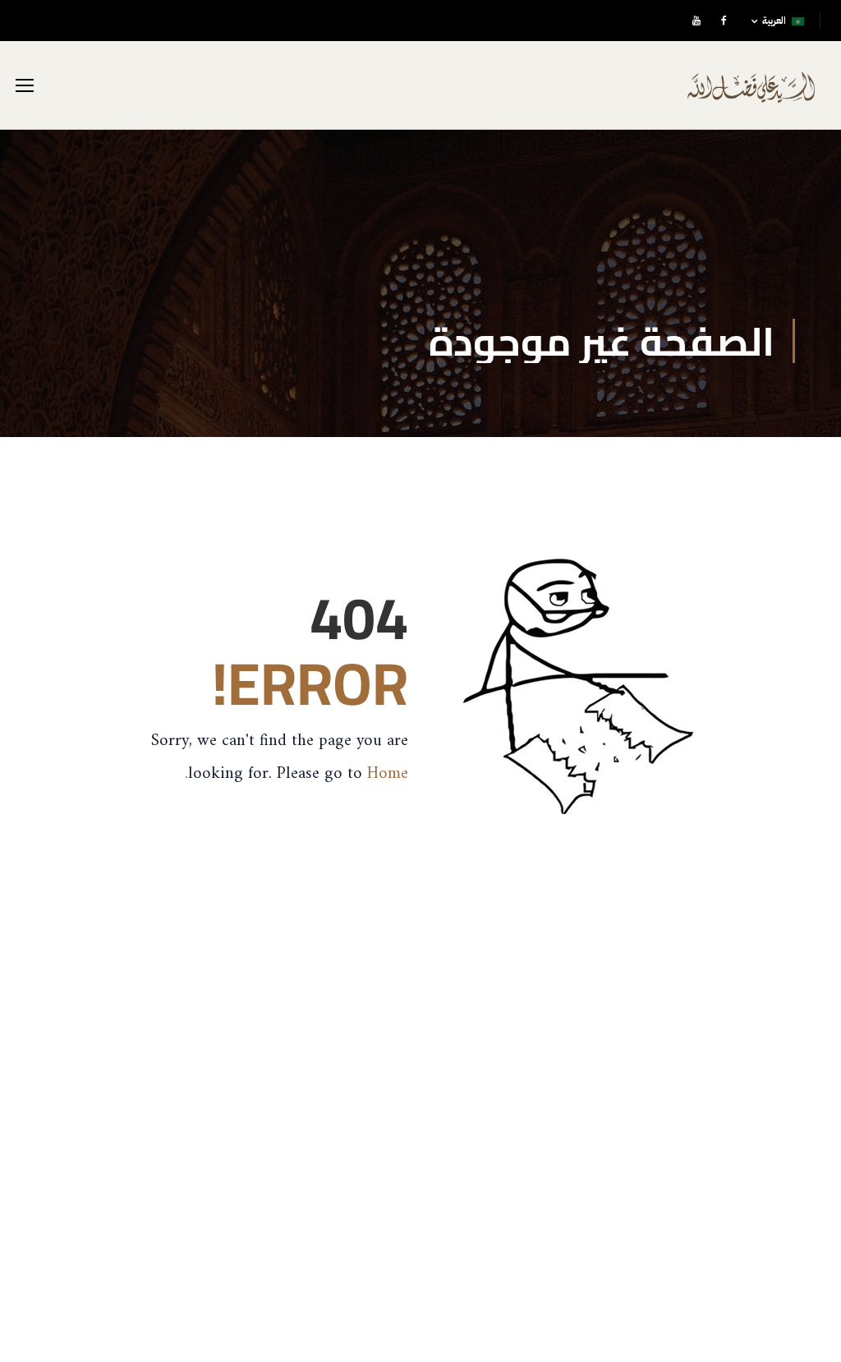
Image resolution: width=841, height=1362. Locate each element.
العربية (774, 20)
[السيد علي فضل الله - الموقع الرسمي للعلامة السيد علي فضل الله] (751, 98)
